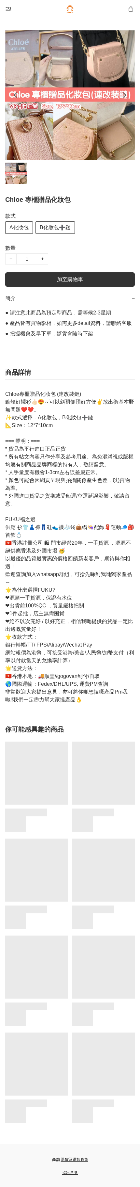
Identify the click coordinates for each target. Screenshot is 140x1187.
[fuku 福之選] (70, 9)
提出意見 (70, 1172)
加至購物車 (70, 279)
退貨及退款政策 (74, 1159)
